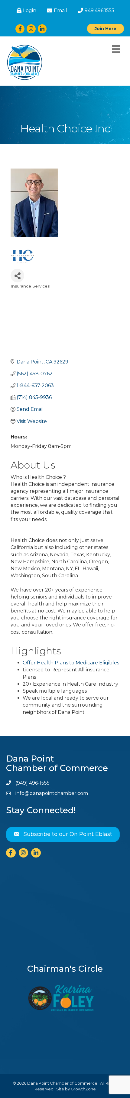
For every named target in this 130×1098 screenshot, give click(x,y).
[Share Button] (17, 275)
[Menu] (116, 49)
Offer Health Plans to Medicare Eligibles (71, 663)
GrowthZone (83, 1088)
